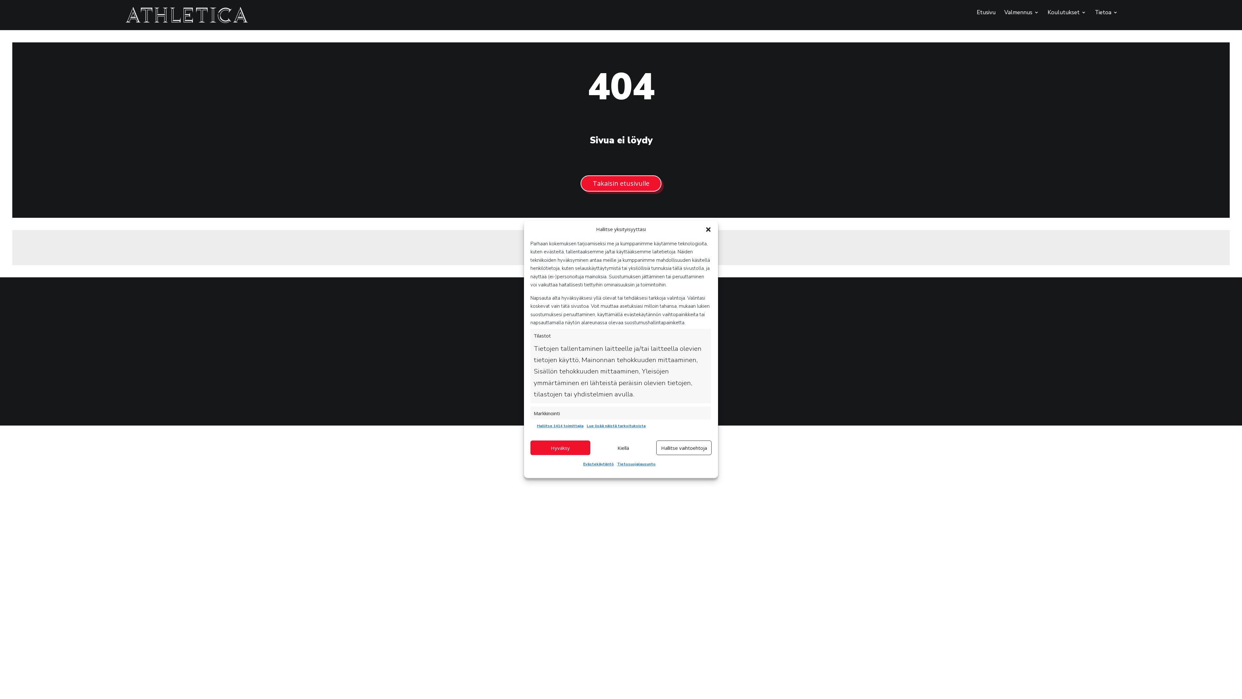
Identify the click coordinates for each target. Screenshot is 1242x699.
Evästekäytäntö (598, 464)
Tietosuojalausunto (636, 464)
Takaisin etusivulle (621, 183)
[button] (708, 229)
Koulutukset (1064, 13)
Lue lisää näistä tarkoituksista (616, 425)
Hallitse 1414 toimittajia (560, 425)
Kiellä (623, 448)
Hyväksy (560, 448)
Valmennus (1018, 13)
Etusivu (986, 13)
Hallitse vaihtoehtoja (684, 448)
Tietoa (1103, 13)
